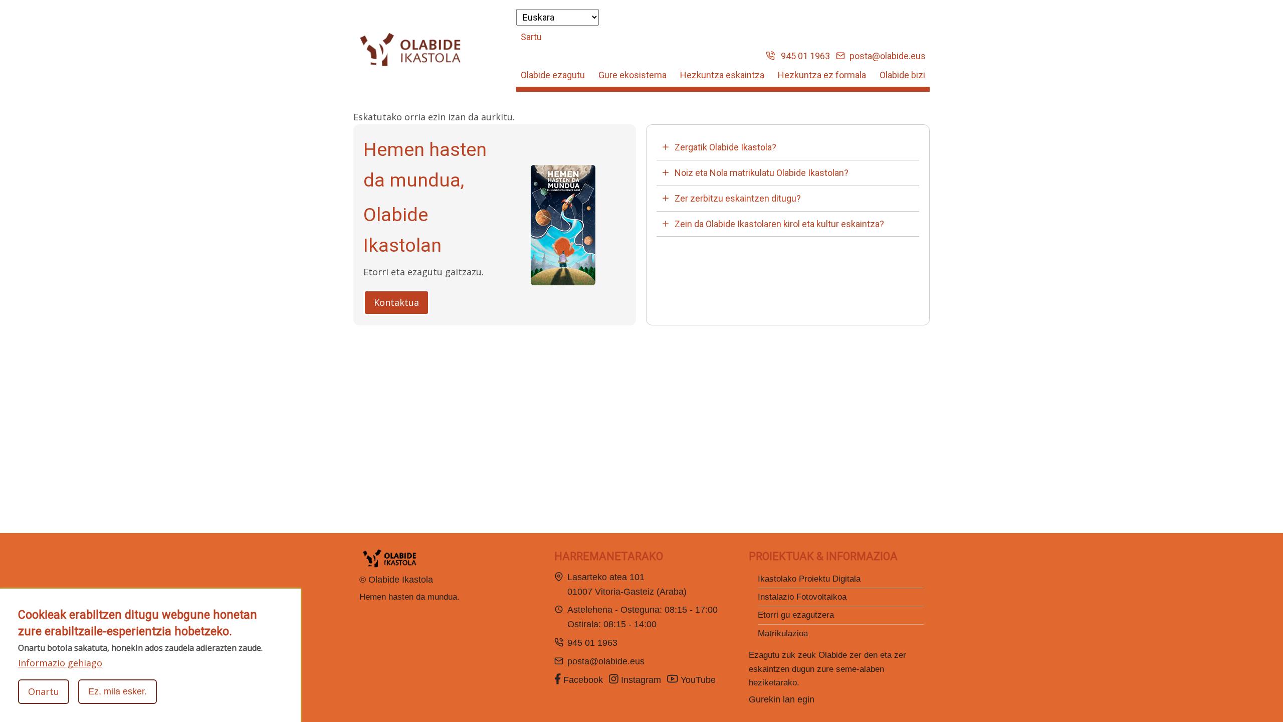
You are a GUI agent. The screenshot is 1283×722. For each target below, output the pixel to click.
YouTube (698, 680)
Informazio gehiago (60, 663)
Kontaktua (396, 302)
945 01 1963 (802, 56)
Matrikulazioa (783, 633)
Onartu (43, 691)
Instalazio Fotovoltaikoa (802, 597)
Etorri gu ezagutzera (796, 615)
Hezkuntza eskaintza (722, 75)
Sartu (531, 37)
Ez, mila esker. (117, 691)
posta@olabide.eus (886, 56)
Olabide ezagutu (553, 75)
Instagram (639, 680)
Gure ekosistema (632, 75)
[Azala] (410, 50)
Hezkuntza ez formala (822, 75)
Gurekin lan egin (781, 699)
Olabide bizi (902, 75)
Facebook (582, 680)
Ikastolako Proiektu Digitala (809, 579)
